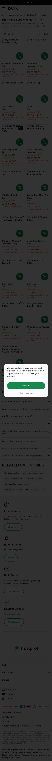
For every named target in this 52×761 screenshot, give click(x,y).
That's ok (26, 385)
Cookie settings (26, 392)
